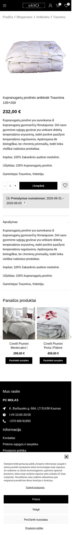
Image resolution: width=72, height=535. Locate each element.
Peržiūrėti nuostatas (36, 519)
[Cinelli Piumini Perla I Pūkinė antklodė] (53, 323)
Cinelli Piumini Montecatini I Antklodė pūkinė (19, 348)
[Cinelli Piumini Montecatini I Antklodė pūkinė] (19, 323)
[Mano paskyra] (50, 5)
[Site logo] (34, 5)
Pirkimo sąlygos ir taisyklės (20, 444)
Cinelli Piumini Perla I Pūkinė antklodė (53, 348)
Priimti (36, 499)
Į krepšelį (38, 185)
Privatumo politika (34, 528)
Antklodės (42, 17)
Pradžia (8, 17)
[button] (66, 457)
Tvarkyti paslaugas (35, 487)
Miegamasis (24, 17)
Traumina (59, 17)
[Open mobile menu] (4, 5)
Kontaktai (9, 438)
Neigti (36, 509)
